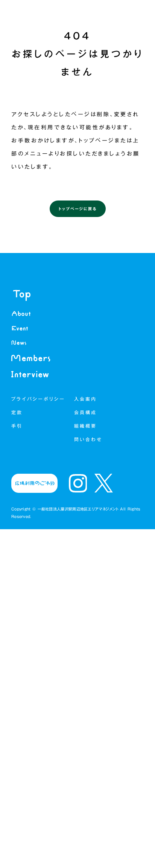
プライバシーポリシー (38, 398)
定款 (17, 412)
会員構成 (87, 412)
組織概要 (87, 425)
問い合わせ (88, 439)
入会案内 (85, 398)
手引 (17, 425)
